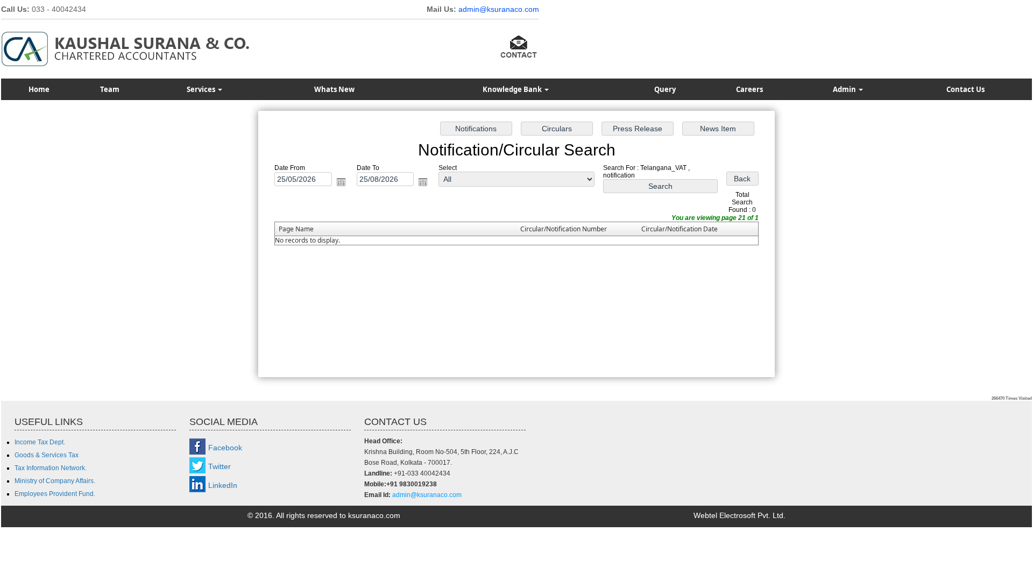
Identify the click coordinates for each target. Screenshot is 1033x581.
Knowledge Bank (513, 89)
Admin (845, 89)
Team (109, 89)
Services (202, 89)
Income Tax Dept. (40, 442)
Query (665, 89)
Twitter (219, 466)
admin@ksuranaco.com (498, 9)
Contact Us (965, 89)
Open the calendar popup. (341, 181)
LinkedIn (222, 485)
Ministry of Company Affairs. (55, 481)
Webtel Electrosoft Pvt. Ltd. (740, 515)
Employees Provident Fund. (55, 494)
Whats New (334, 89)
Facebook (225, 447)
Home (39, 89)
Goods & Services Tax (47, 455)
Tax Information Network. (51, 468)
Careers (749, 89)
